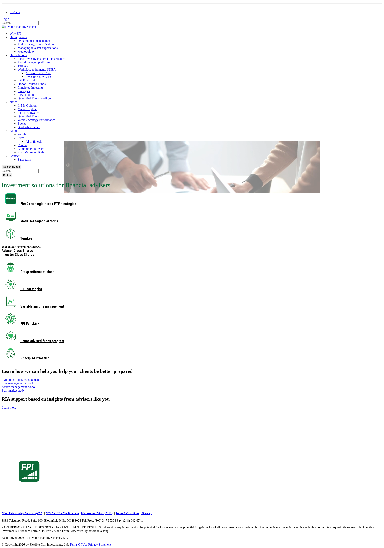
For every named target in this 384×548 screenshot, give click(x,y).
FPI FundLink (27, 80)
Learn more (9, 407)
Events (22, 123)
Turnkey (23, 66)
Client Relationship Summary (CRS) (22, 513)
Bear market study (13, 390)
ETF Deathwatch (28, 112)
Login (5, 19)
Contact (14, 156)
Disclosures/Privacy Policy (97, 513)
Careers (22, 145)
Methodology (26, 51)
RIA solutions (26, 94)
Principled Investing (30, 87)
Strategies (24, 91)
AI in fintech (34, 141)
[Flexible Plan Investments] (19, 26)
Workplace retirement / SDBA (37, 69)
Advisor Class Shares (17, 251)
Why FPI (15, 33)
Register (15, 12)
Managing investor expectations (38, 48)
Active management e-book (19, 387)
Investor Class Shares (18, 255)
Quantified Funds (29, 116)
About (14, 130)
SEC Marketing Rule (31, 152)
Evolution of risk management (21, 379)
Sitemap (146, 513)
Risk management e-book (18, 383)
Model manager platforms (34, 62)
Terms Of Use (78, 544)
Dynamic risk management (34, 40)
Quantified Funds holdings (34, 98)
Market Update (27, 109)
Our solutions (18, 55)
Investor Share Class (38, 76)
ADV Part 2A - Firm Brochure (62, 513)
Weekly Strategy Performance (36, 120)
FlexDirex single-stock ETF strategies (41, 58)
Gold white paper (29, 127)
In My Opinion (27, 105)
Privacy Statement (99, 544)
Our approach (18, 37)
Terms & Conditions (127, 513)
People (22, 134)
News (13, 102)
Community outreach (31, 148)
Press (21, 138)
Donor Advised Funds (32, 84)
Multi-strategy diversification (36, 44)
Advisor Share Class (38, 73)
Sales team (24, 159)
